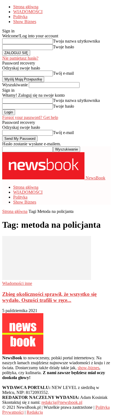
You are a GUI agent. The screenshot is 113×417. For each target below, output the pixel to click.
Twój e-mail (63, 73)
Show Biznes (24, 21)
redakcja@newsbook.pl (61, 402)
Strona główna (25, 6)
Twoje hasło (63, 47)
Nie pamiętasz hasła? (20, 58)
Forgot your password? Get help (30, 117)
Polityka (20, 16)
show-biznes (88, 367)
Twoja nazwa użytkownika (76, 41)
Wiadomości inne (17, 283)
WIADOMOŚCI (28, 11)
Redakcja (35, 412)
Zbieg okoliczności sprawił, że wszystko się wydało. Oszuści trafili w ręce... (49, 297)
